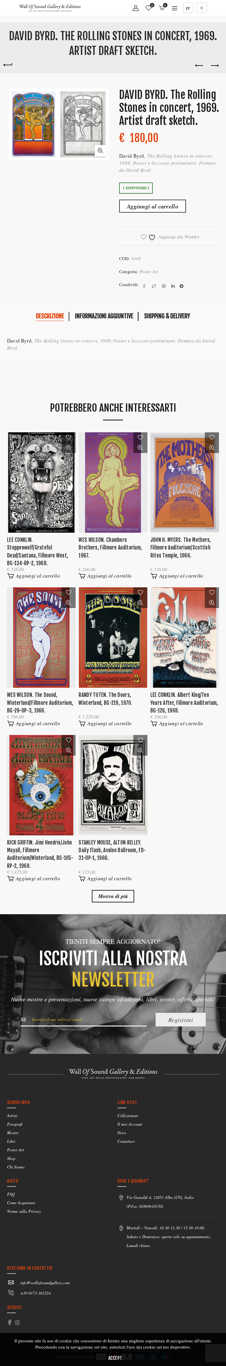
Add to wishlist (69, 437)
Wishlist (152, 5)
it (188, 8)
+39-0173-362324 (35, 1293)
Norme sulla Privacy (24, 1211)
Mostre (13, 1132)
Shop (11, 1158)
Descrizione (50, 316)
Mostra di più (113, 896)
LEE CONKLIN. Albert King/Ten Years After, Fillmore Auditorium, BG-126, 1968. (184, 703)
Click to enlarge (100, 151)
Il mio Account (129, 1124)
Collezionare (127, 1115)
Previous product (199, 66)
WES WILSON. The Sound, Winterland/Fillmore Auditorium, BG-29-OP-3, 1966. (40, 703)
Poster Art (149, 271)
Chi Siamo (15, 1167)
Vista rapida (69, 448)
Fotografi (14, 1124)
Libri (11, 1141)
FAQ (11, 1194)
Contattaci (126, 1141)
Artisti (12, 1115)
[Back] (7, 64)
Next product (214, 66)
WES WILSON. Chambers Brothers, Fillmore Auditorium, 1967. (110, 548)
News (121, 1132)
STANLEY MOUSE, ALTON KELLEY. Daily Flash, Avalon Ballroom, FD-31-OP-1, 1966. (112, 850)
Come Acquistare (21, 1202)
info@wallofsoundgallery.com (45, 1282)
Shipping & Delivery (167, 316)
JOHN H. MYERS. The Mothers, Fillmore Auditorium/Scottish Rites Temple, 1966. (180, 548)
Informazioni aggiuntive (104, 316)
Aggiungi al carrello (152, 206)
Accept (115, 1358)
